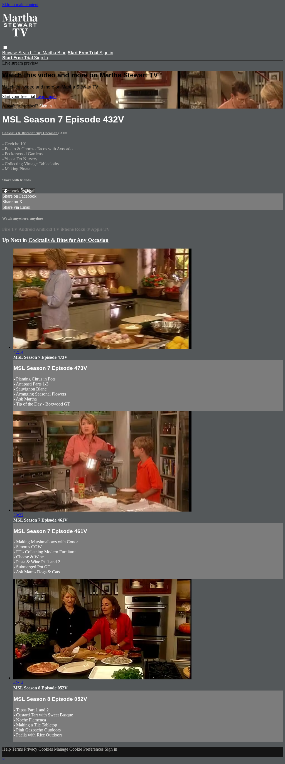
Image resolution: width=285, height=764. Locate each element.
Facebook (11, 190)
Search (26, 52)
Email (30, 190)
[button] (5, 47)
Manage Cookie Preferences (79, 749)
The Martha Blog (50, 52)
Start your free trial (19, 96)
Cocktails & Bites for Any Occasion (30, 133)
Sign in (106, 52)
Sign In (41, 57)
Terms (18, 749)
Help (7, 749)
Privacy (31, 749)
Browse (10, 52)
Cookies (46, 749)
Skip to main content (20, 4)
